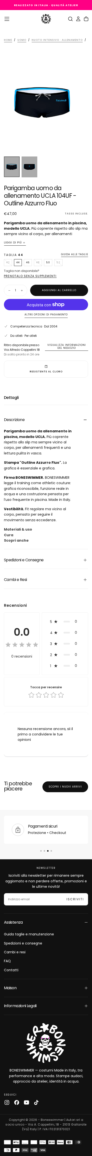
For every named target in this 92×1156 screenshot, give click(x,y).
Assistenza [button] (13, 922)
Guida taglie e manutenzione (29, 934)
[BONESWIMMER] (46, 1043)
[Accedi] (78, 19)
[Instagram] (7, 1102)
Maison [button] (10, 988)
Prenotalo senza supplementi (30, 276)
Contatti (11, 970)
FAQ (7, 961)
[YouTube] (26, 1102)
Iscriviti (75, 899)
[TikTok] (36, 1102)
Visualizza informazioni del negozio (66, 346)
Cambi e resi (15, 952)
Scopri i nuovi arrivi (65, 787)
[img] (22, 645)
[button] (7, 19)
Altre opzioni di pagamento (46, 314)
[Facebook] (17, 1102)
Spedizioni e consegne (23, 943)
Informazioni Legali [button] (20, 1006)
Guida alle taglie (74, 254)
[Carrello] (86, 19)
